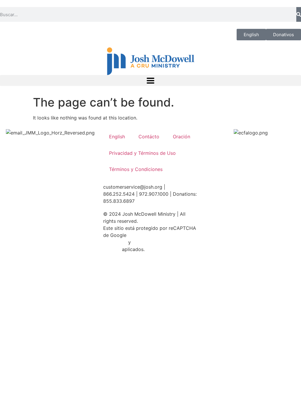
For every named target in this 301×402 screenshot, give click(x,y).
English (117, 136)
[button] (150, 80)
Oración (181, 136)
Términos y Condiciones (136, 169)
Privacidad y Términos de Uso (142, 153)
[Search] (298, 14)
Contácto (148, 136)
